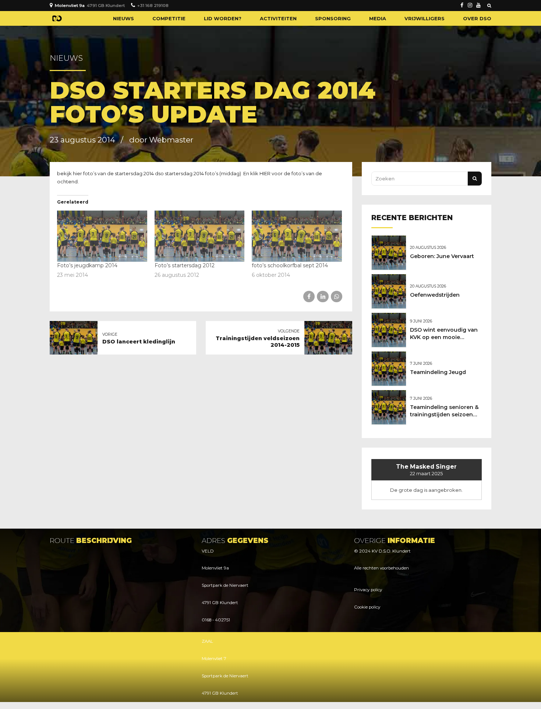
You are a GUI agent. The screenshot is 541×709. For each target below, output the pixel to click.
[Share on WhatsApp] (336, 296)
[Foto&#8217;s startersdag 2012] (200, 236)
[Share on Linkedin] (322, 296)
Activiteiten (278, 18)
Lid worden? (222, 18)
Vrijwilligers (424, 18)
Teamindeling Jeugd (438, 372)
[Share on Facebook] (309, 296)
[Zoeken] (489, 5)
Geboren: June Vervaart (442, 256)
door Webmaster (161, 139)
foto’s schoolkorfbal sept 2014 (290, 265)
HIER (264, 173)
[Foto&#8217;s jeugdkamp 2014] (102, 236)
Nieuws (123, 18)
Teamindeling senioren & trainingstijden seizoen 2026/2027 (444, 414)
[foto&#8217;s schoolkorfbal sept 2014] (297, 236)
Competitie (168, 18)
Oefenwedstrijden (435, 295)
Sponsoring (333, 18)
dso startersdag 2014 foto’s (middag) (199, 173)
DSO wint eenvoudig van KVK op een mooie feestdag (444, 337)
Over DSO (477, 18)
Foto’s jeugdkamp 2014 (87, 265)
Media (377, 18)
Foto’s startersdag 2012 (185, 265)
